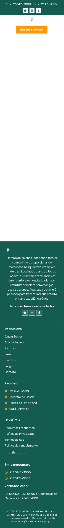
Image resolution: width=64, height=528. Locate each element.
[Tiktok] (38, 10)
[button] (55, 29)
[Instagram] (32, 10)
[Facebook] (25, 10)
